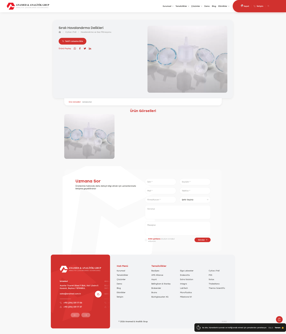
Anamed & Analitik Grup (136, 321)
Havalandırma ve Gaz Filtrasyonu (96, 32)
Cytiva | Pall (70, 32)
